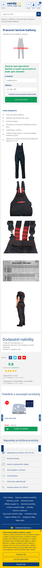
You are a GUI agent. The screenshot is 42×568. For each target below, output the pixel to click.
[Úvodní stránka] (14, 6)
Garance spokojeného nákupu (18, 464)
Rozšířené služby (13, 458)
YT (24, 357)
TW (15, 357)
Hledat (38, 14)
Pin (19, 357)
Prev (4, 448)
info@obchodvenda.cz (23, 528)
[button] (21, 429)
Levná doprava (12, 476)
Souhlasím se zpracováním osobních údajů (22, 94)
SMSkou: (8, 85)
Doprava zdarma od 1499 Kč (17, 487)
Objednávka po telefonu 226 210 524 (20, 453)
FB (10, 357)
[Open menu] (3, 4)
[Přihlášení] (33, 4)
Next (39, 448)
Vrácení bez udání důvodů (16, 481)
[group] (21, 415)
